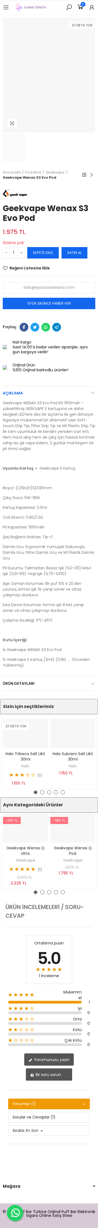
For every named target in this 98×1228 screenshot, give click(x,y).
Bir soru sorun (48, 1074)
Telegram (56, 327)
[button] (35, 792)
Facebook (24, 327)
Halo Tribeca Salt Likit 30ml (25, 756)
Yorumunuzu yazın (51, 1059)
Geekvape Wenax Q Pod (73, 850)
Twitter (34, 327)
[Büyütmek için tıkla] (12, 123)
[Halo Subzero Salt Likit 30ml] (72, 733)
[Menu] (6, 7)
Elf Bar (26, 1211)
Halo (25, 766)
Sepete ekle (43, 252)
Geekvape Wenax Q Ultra (25, 850)
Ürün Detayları (19, 683)
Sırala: (19, 1130)
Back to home (84, 175)
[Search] (68, 7)
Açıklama (13, 393)
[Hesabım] (91, 7)
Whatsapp (45, 327)
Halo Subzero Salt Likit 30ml (73, 756)
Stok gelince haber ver (49, 303)
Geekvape (25, 860)
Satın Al (74, 252)
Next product (91, 175)
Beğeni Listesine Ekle (30, 268)
